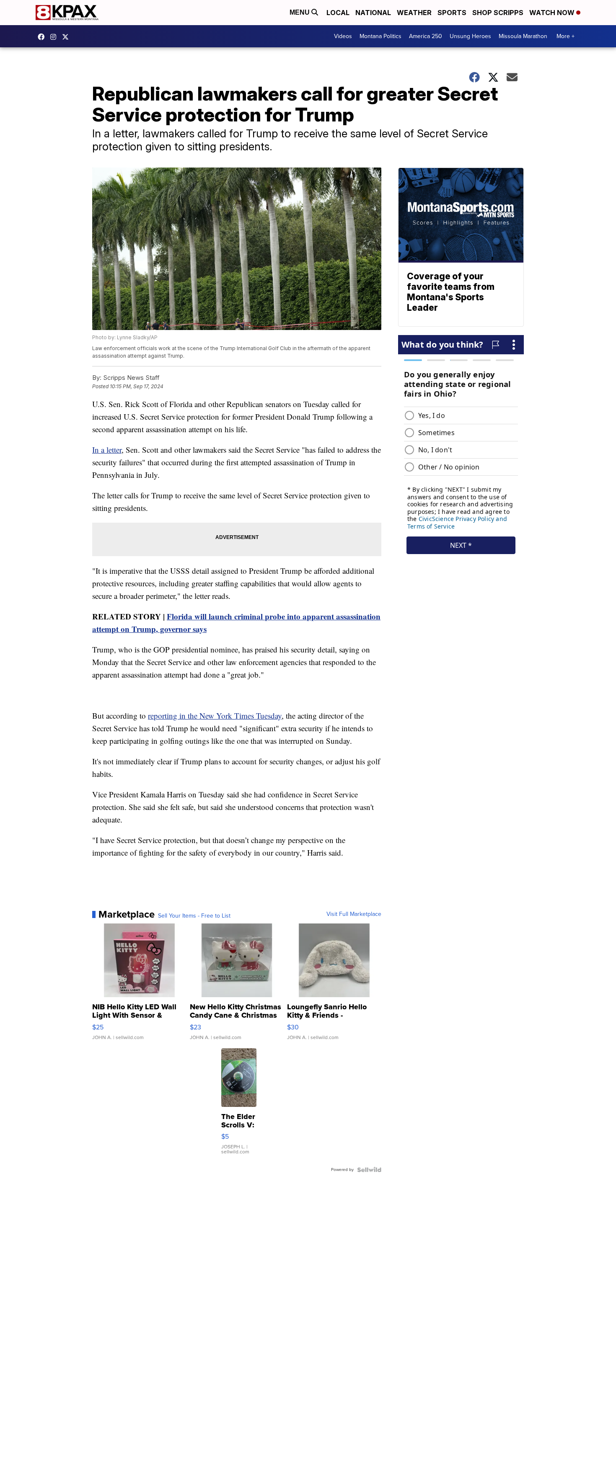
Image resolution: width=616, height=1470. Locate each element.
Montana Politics (380, 36)
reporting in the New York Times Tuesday (215, 715)
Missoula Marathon (523, 36)
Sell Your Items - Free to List (194, 916)
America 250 (425, 36)
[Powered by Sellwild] (369, 1170)
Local (337, 12)
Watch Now (552, 12)
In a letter (107, 449)
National (373, 12)
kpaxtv (43, 37)
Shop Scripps (497, 12)
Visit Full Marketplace (353, 914)
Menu (300, 12)
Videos (343, 36)
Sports (451, 12)
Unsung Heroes (470, 36)
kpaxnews (67, 37)
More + (565, 36)
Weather (414, 12)
